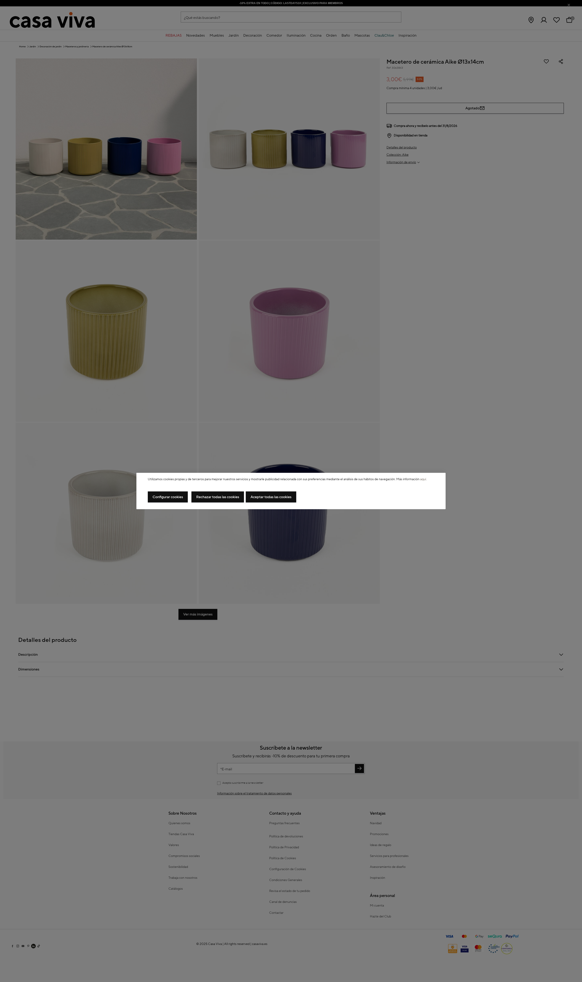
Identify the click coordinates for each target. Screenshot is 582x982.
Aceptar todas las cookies (271, 497)
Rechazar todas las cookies (217, 497)
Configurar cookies (168, 497)
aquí (423, 479)
